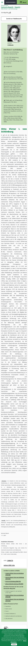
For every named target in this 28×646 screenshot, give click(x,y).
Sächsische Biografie (7, 7)
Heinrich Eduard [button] (19, 249)
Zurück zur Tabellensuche (14, 18)
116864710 (10, 560)
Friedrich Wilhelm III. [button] (9, 210)
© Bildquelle (10, 45)
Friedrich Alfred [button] (7, 249)
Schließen (14, 644)
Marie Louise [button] (6, 195)
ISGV (2, 2)
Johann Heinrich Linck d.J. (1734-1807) (14, 583)
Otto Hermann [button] (7, 252)
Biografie (17, 7)
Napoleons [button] (13, 193)
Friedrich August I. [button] (21, 202)
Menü (24, 2)
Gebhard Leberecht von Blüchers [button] (12, 231)
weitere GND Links (9, 565)
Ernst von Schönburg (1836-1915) (13, 581)
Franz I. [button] (5, 208)
